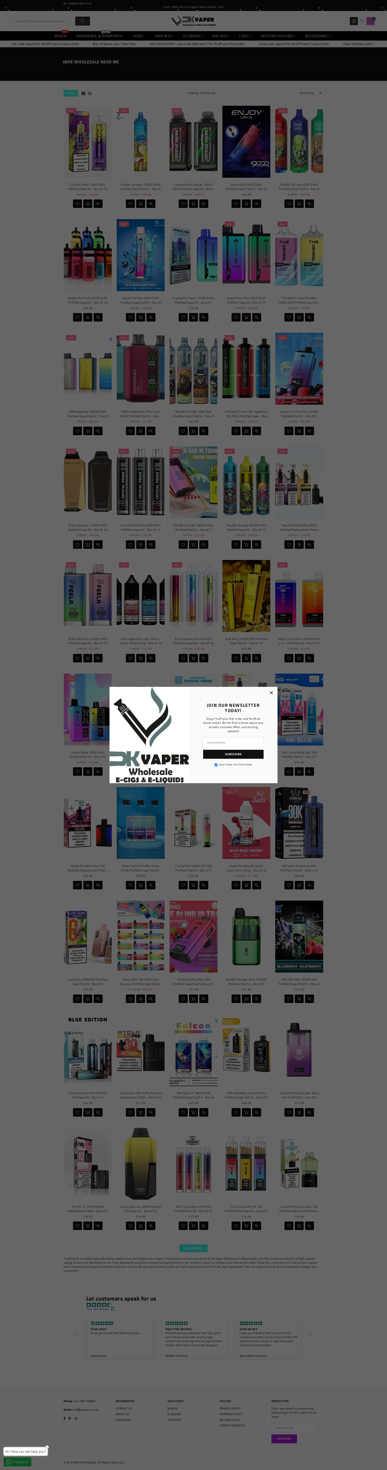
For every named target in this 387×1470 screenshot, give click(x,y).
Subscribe (233, 754)
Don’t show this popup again (235, 764)
